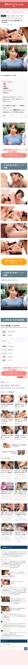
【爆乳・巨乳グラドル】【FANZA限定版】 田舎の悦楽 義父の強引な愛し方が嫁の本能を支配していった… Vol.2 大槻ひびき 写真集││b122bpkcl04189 (18, 564)
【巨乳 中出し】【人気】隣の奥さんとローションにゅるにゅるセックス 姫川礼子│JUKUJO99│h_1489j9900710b (14, 574)
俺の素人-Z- (3, 15)
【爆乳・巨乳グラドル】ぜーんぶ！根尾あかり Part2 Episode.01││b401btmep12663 (18, 634)
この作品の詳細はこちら (14, 155)
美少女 (13, 15)
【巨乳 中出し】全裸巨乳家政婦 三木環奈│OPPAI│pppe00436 (18, 609)
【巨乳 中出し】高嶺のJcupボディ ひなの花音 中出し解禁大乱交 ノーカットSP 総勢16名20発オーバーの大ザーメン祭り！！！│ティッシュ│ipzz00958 (14, 601)
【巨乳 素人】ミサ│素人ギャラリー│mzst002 (17, 582)
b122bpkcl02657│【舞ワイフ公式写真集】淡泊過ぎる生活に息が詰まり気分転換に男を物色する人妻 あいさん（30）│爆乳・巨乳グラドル (18, 554)
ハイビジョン (11, 338)
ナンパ (24, 340)
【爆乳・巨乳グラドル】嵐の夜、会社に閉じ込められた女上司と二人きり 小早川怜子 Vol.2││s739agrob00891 (18, 625)
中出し (22, 15)
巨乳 (17, 15)
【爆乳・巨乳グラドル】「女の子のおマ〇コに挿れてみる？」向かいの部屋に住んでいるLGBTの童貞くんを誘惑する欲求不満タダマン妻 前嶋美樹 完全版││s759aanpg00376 (18, 591)
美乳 (8, 15)
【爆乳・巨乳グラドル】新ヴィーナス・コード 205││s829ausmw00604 (17, 615)
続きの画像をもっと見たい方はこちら (14, 262)
